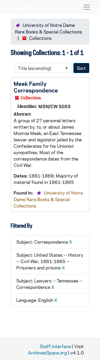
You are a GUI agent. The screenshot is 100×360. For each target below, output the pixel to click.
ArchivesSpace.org (47, 352)
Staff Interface (55, 346)
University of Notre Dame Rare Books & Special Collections (48, 199)
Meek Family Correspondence (36, 87)
